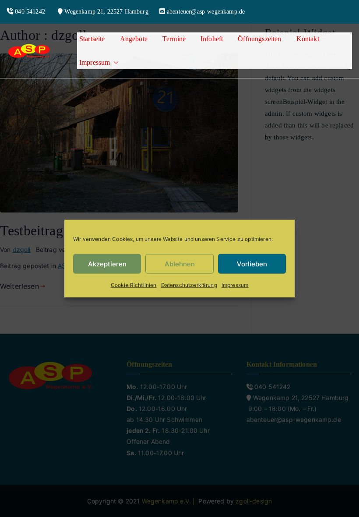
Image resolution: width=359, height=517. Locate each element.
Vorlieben (252, 263)
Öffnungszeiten (259, 38)
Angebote (134, 38)
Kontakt (307, 38)
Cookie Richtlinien (134, 285)
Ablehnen (180, 263)
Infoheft (212, 38)
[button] (114, 62)
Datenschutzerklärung (189, 285)
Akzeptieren (107, 263)
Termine (174, 38)
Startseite (92, 38)
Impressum (235, 285)
